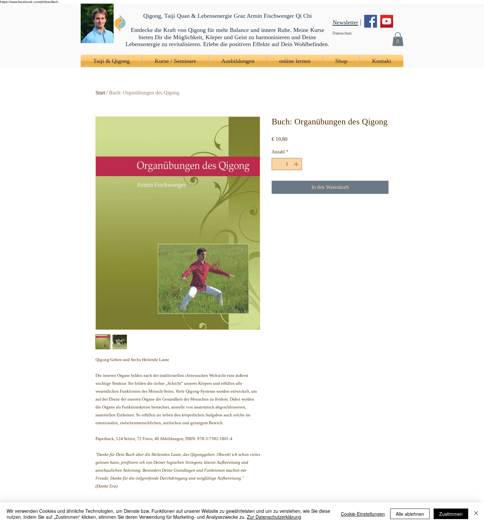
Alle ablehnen (410, 514)
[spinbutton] (287, 164)
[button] (397, 39)
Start (100, 92)
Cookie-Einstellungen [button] (363, 514)
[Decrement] (277, 164)
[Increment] (297, 164)
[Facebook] (370, 21)
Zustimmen (451, 514)
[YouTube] (386, 21)
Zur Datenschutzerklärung (274, 516)
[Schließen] (476, 514)
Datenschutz (342, 33)
